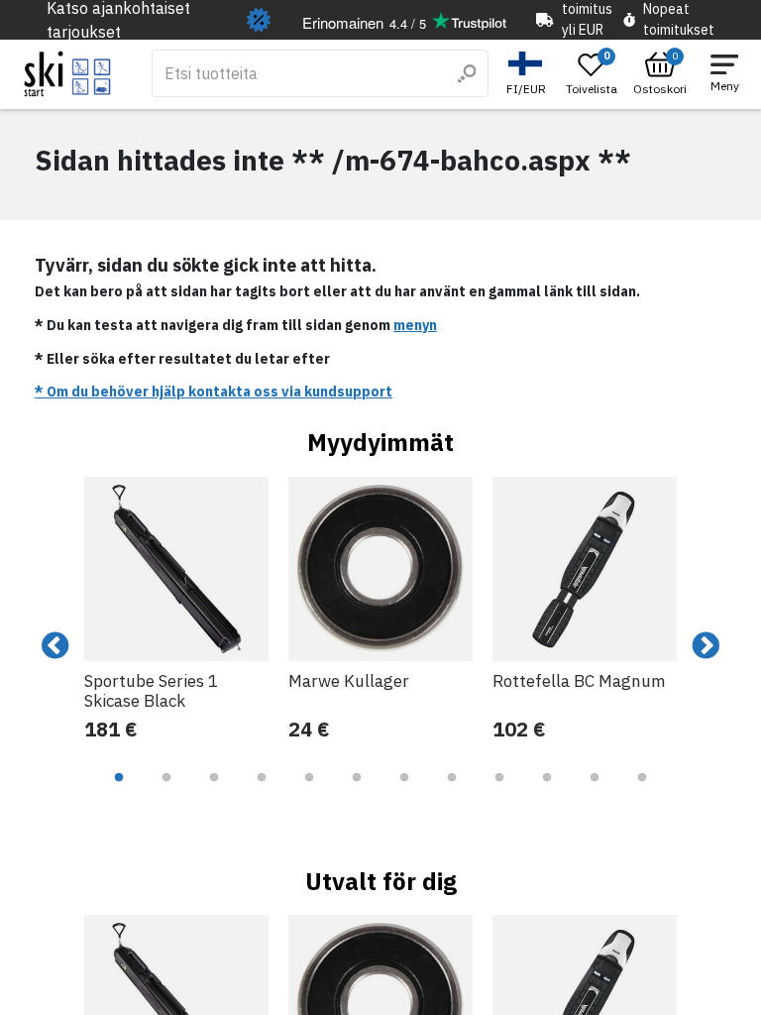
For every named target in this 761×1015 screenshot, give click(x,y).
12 (642, 792)
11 (594, 792)
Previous (55, 646)
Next (705, 646)
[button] (528, 74)
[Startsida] (68, 74)
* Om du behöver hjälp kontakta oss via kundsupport (213, 391)
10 (547, 792)
